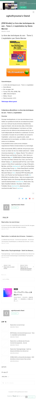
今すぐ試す (23, 7)
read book (20, 188)
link (30, 175)
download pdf (16, 166)
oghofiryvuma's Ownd (18, 16)
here (13, 173)
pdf (11, 157)
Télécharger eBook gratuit (9, 101)
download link (19, 181)
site (15, 153)
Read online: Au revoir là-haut (10, 222)
